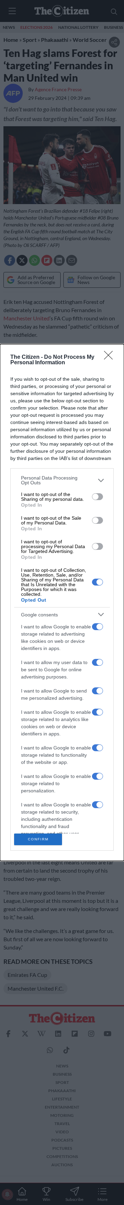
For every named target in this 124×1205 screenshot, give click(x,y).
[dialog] (62, 602)
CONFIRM (38, 839)
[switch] (97, 496)
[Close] (110, 357)
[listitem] (62, 480)
